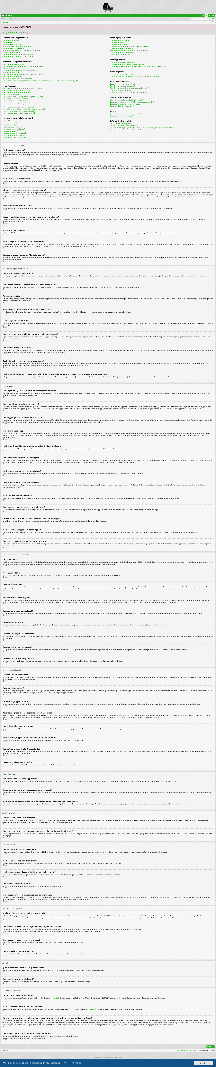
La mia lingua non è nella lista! (12, 72)
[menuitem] (206, 15)
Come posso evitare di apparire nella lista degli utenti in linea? (22, 66)
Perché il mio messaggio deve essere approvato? (18, 111)
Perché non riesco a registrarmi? (13, 44)
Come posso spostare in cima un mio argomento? (18, 113)
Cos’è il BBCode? (8, 121)
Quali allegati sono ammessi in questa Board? (125, 114)
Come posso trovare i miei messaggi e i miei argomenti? (128, 92)
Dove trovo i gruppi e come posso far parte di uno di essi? (129, 46)
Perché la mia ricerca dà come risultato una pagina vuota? (129, 88)
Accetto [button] (203, 1063)
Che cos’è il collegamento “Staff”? (121, 54)
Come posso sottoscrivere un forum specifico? (125, 104)
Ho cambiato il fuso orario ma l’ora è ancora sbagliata (19, 70)
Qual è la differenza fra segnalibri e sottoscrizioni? (126, 100)
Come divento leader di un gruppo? (121, 48)
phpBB (102, 1057)
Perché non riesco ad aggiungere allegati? (16, 103)
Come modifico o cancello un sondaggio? (15, 99)
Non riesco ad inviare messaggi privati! (122, 62)
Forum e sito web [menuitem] (203, 16)
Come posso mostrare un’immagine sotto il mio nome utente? (22, 74)
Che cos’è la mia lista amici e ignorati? (122, 74)
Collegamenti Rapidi (3, 16)
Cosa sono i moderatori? (118, 42)
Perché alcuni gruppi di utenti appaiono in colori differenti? (129, 50)
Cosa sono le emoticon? (10, 125)
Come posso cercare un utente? (120, 90)
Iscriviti (19, 19)
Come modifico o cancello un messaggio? (16, 90)
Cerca (5, 19)
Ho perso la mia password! (11, 52)
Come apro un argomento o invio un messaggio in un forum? (22, 88)
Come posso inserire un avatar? (12, 76)
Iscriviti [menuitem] (213, 16)
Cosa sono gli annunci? (10, 131)
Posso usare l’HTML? (9, 123)
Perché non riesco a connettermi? (13, 48)
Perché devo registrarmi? (10, 40)
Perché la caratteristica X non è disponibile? (124, 126)
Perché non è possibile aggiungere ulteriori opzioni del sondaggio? (23, 97)
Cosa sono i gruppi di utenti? (119, 44)
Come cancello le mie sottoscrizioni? (122, 106)
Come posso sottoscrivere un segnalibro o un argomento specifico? (132, 102)
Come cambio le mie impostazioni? (13, 64)
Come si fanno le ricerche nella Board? (122, 84)
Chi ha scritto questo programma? (121, 124)
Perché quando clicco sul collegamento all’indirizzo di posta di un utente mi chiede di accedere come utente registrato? (41, 81)
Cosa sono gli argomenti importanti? (14, 133)
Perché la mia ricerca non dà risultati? (122, 86)
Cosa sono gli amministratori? (119, 40)
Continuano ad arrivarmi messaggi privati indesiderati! (127, 64)
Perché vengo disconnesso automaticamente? (17, 54)
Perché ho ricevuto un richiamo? (13, 105)
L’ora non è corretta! (8, 68)
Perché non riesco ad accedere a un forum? (16, 101)
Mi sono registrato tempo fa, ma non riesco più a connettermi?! (22, 50)
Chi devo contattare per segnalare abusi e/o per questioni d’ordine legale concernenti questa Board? (142, 128)
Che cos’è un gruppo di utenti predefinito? (123, 52)
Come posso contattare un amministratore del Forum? (127, 130)
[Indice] (108, 7)
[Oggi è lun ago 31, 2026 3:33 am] (212, 22)
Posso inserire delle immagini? (12, 127)
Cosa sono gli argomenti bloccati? (13, 135)
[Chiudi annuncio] (213, 26)
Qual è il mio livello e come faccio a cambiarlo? (17, 79)
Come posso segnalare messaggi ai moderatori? (18, 107)
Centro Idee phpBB (91, 1009)
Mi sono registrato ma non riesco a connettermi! (18, 46)
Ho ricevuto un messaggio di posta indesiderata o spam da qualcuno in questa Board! (138, 66)
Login (12, 19)
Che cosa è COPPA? (9, 42)
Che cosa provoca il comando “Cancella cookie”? (18, 56)
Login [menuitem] (210, 16)
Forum (10, 15)
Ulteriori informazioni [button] (72, 1063)
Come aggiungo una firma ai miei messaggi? (16, 92)
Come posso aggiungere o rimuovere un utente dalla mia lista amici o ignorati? (135, 76)
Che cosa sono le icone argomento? (14, 137)
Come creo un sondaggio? (10, 94)
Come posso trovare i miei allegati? (121, 116)
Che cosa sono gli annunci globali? (13, 129)
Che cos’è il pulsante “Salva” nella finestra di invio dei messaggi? (23, 109)
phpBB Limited (54, 998)
